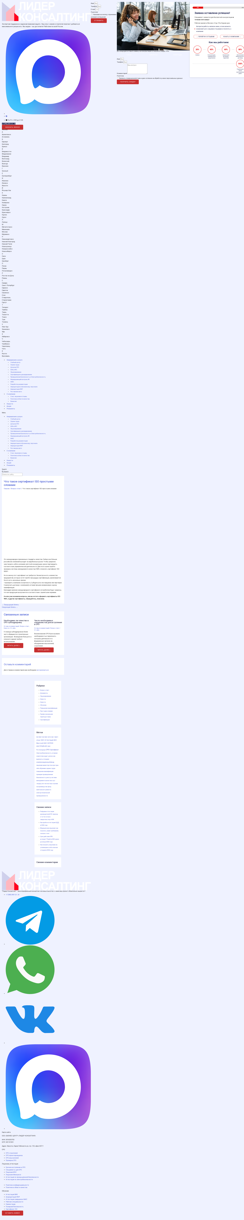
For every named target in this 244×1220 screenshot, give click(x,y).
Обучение (43, 705)
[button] (46, 412)
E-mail (93, 9)
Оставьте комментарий (11, 626)
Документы (44, 693)
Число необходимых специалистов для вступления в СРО (48, 622)
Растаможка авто (16, 391)
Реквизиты (11, 409)
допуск (50, 756)
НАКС (12, 382)
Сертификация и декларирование (21, 374)
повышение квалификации (44, 771)
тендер (38, 783)
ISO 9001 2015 (46, 737)
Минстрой (39, 743)
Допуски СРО (14, 367)
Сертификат (54, 750)
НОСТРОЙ (40, 746)
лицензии (39, 765)
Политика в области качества (20, 399)
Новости (10, 404)
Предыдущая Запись (10, 605)
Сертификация (45, 720)
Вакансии (13, 401)
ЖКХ (55, 740)
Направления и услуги (14, 360)
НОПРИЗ (50, 743)
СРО (47, 750)
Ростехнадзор (40, 750)
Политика (94, 12)
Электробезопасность (44, 753)
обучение (42, 768)
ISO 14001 (54, 737)
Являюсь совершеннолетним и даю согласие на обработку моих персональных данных (151, 78)
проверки (39, 774)
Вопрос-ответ (24, 626)
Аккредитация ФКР (16, 389)
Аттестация (49, 740)
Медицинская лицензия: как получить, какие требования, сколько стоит (49, 830)
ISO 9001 (39, 737)
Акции (9, 406)
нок (37, 768)
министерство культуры (50, 765)
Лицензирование (15, 372)
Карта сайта (6, 1132)
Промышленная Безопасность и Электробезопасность (28, 377)
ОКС (49, 746)
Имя (92, 3)
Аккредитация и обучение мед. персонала (23, 387)
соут (53, 780)
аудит (46, 756)
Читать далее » (13, 645)
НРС (45, 746)
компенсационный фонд (45, 762)
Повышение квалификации (48, 708)
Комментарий (122, 73)
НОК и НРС (13, 369)
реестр (48, 777)
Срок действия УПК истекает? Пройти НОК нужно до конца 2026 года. (49, 839)
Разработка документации (19, 384)
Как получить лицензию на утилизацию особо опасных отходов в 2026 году (49, 847)
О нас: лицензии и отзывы (18, 396)
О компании (11, 394)
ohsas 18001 (40, 740)
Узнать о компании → (232, 36)
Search (4, 469)
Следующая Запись (10, 607)
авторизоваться (43, 670)
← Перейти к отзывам (205, 36)
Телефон (94, 6)
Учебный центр (15, 362)
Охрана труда (14, 365)
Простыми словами (46, 711)
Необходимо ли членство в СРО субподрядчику (16, 621)
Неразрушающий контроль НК (20, 379)
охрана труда (50, 768)
